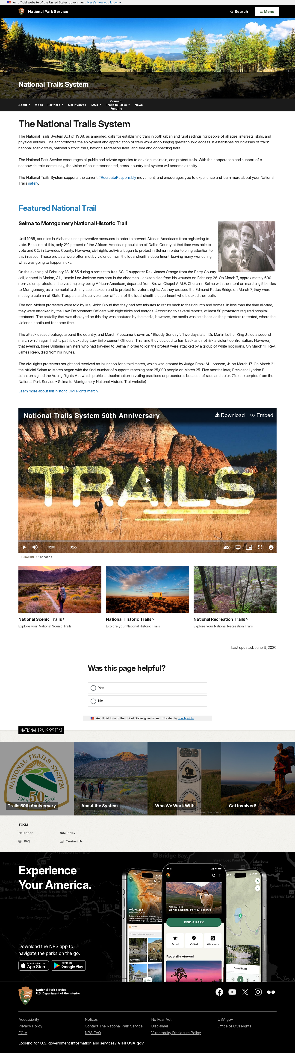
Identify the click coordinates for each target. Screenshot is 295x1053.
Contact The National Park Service (114, 1026)
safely (33, 183)
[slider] (147, 541)
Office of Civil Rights (234, 1026)
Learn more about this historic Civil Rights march (58, 391)
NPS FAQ (93, 1032)
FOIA (22, 1032)
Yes (101, 687)
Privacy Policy (30, 1026)
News (139, 105)
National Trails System (53, 84)
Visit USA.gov (131, 1043)
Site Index (67, 833)
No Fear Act (161, 1019)
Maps (39, 105)
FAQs (94, 105)
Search (241, 11)
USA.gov (225, 1019)
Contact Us (74, 841)
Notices (91, 1019)
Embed (265, 415)
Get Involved (77, 105)
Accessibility (28, 1019)
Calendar (25, 833)
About (22, 105)
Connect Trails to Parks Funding (116, 104)
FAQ (27, 841)
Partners (53, 105)
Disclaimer (159, 1026)
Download (233, 415)
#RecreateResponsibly (117, 177)
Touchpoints (186, 718)
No (100, 701)
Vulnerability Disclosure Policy (176, 1032)
